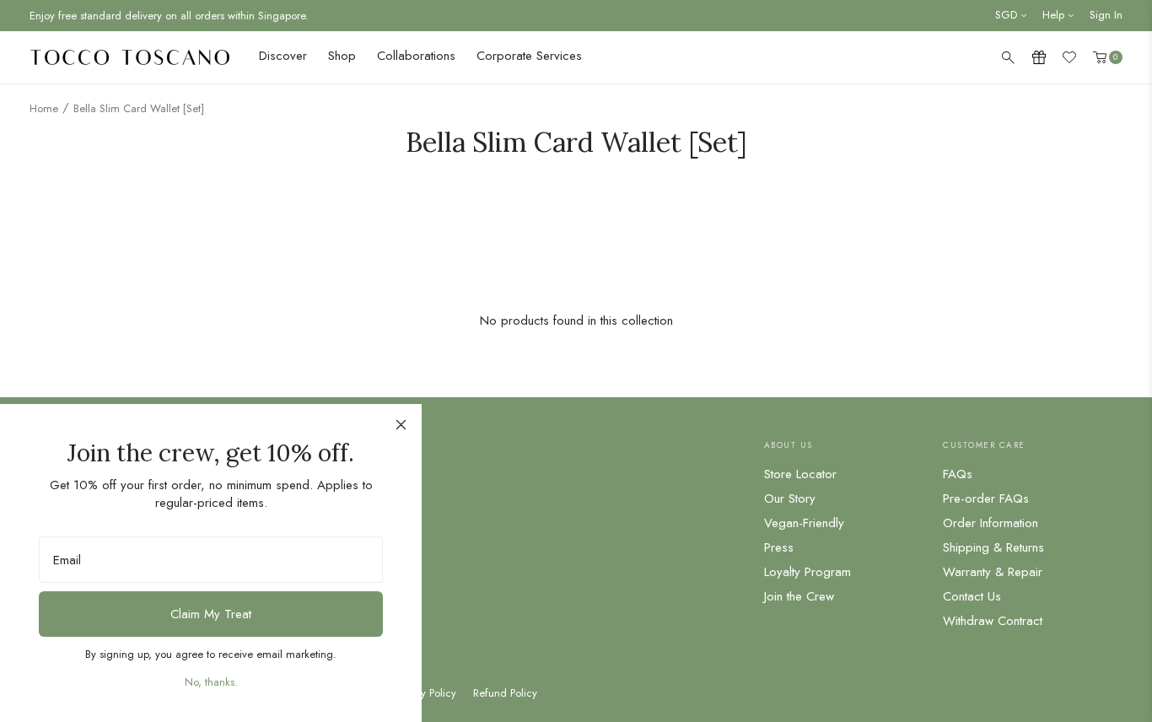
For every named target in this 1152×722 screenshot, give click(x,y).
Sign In (1106, 15)
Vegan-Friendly (804, 523)
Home (44, 108)
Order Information (990, 523)
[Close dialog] (401, 424)
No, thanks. (211, 682)
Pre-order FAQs (986, 498)
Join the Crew (799, 596)
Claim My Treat (210, 614)
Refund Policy (505, 693)
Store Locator (800, 474)
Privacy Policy (424, 693)
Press (779, 547)
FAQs (957, 474)
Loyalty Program (807, 572)
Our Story (790, 498)
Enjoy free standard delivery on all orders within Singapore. (169, 15)
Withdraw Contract (992, 621)
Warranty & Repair (992, 572)
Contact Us (972, 596)
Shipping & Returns (993, 547)
